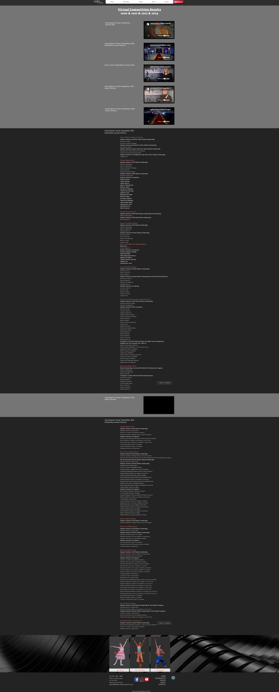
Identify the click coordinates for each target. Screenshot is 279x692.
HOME (163, 676)
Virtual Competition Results (139, 9)
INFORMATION (160, 678)
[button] (126, 2)
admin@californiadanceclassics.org (121, 684)
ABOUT (163, 682)
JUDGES (163, 680)
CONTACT (162, 684)
